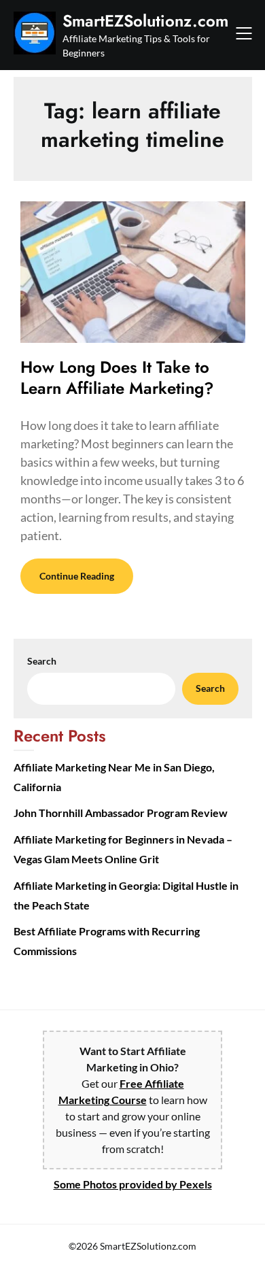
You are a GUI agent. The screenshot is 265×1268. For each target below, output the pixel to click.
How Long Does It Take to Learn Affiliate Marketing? (117, 377)
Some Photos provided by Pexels (133, 1184)
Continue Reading (76, 576)
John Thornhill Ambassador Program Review (121, 812)
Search (41, 661)
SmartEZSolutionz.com (145, 20)
